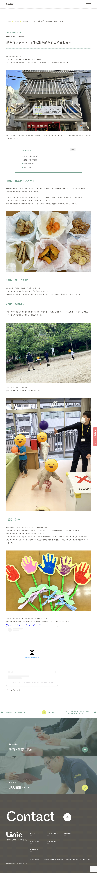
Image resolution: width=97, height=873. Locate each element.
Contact (30, 817)
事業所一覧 (34, 849)
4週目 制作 (27, 167)
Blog (17, 22)
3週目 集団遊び (28, 164)
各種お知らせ (52, 841)
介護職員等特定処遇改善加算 (53, 859)
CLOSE (72, 149)
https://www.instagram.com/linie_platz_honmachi (23, 625)
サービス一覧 (35, 841)
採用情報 (67, 833)
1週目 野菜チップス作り (31, 156)
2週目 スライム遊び (30, 160)
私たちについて (35, 833)
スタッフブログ (52, 833)
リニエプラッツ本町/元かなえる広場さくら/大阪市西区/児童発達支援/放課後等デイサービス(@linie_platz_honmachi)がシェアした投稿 (48, 682)
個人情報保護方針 (36, 859)
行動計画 (68, 859)
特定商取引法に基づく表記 (81, 859)
